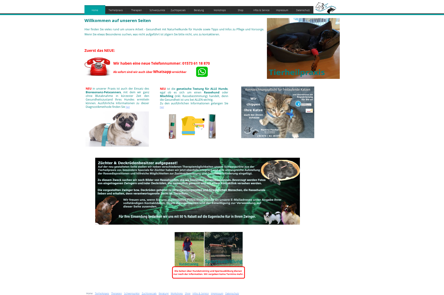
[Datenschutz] (303, 10)
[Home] (94, 10)
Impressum (217, 293)
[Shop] (240, 10)
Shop (187, 293)
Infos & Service (201, 293)
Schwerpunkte (132, 293)
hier (128, 107)
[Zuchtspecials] (178, 10)
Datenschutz (232, 293)
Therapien (116, 293)
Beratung (164, 293)
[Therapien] (136, 10)
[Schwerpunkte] (157, 10)
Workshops (177, 293)
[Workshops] (219, 10)
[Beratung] (199, 10)
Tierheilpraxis (102, 293)
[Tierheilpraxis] (115, 10)
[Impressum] (282, 10)
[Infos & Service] (261, 10)
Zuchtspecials (149, 293)
